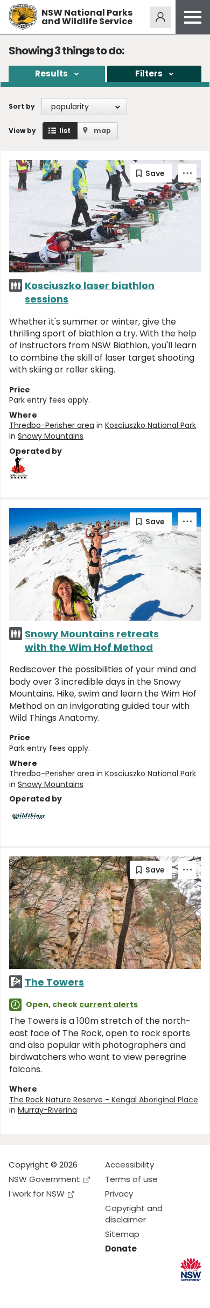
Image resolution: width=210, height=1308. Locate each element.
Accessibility (129, 1164)
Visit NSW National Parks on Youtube (65, 1291)
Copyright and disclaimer (134, 1213)
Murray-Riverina (47, 1110)
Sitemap (122, 1234)
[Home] (23, 17)
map (102, 130)
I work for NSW (37, 1193)
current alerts (108, 1004)
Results (51, 73)
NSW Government (44, 1179)
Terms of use (131, 1179)
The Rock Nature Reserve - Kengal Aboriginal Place (103, 1099)
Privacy (119, 1193)
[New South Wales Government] (190, 1269)
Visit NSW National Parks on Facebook (19, 1291)
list (65, 130)
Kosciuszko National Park (150, 425)
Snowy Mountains (50, 436)
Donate (121, 1248)
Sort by (22, 106)
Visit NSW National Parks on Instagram (42, 1291)
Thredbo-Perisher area (51, 425)
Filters (149, 73)
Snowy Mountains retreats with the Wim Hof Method (92, 640)
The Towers (54, 982)
